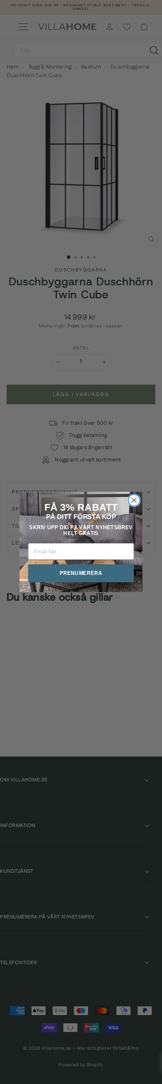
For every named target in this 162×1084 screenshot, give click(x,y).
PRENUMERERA (81, 573)
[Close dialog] (134, 500)
